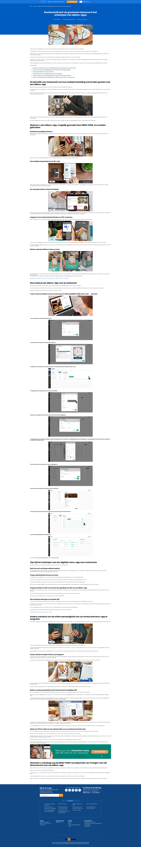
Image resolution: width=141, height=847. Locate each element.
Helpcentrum (43, 824)
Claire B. (58, 19)
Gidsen (41, 820)
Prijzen (69, 826)
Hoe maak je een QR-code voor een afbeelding (49, 807)
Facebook (33, 692)
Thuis (31, 6)
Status (69, 823)
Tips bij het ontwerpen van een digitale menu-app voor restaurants (47, 73)
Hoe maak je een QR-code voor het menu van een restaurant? (63, 811)
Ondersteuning (60, 820)
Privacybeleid (87, 824)
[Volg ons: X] (79, 790)
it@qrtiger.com (59, 822)
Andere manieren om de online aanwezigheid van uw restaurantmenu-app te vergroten (52, 75)
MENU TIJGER (33, 117)
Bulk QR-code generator (92, 804)
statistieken (36, 53)
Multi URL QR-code (62, 804)
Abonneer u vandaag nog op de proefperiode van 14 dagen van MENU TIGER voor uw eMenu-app (54, 77)
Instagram (32, 656)
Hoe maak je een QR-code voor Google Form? (77, 807)
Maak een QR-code (73, 1)
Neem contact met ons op (45, 823)
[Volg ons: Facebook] (76, 790)
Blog (35, 6)
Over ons (70, 822)
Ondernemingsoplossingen (74, 824)
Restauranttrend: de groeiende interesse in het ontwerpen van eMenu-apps (54, 6)
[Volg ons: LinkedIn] (66, 790)
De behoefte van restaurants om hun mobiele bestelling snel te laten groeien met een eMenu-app (54, 68)
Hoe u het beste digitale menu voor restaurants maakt (47, 557)
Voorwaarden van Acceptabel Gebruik (92, 823)
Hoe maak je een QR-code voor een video (63, 807)
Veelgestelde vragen (44, 822)
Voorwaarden (88, 820)
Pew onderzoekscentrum (40, 59)
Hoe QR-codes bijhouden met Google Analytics (49, 810)
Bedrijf (70, 820)
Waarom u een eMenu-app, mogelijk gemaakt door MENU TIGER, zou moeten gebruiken (52, 69)
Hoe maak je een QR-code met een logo (91, 807)
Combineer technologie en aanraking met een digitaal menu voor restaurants (52, 278)
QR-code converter (76, 810)
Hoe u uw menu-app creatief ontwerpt (43, 612)
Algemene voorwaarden (89, 822)
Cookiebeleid (87, 826)
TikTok (31, 731)
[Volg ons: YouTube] (69, 790)
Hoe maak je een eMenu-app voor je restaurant (43, 71)
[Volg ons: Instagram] (73, 790)
